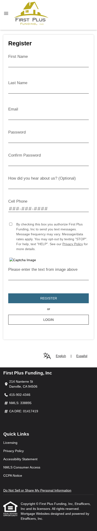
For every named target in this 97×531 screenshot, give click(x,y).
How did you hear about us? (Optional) (42, 178)
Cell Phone (17, 201)
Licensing (10, 442)
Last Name (17, 83)
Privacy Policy (72, 244)
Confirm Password (24, 155)
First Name (18, 56)
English (61, 356)
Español (81, 356)
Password (17, 132)
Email (13, 109)
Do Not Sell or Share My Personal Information (37, 490)
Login (48, 320)
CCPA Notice (12, 475)
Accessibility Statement (20, 459)
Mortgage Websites (36, 513)
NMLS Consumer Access (21, 467)
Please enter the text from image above (42, 269)
